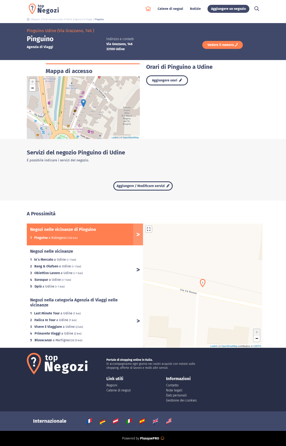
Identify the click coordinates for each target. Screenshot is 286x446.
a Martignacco (55, 340)
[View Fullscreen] (149, 229)
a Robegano (50, 238)
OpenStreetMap (131, 137)
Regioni (111, 385)
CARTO (257, 346)
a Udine (50, 260)
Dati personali (176, 395)
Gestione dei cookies (181, 400)
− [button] (32, 88)
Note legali (174, 390)
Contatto (172, 385)
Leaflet (115, 137)
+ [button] (32, 81)
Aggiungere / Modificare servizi (141, 186)
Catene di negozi (118, 390)
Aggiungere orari (165, 80)
